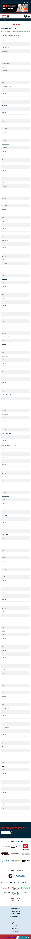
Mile (3, 746)
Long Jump (5, 457)
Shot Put (4, 476)
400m (3, 259)
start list (4, 54)
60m (3, 67)
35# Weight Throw (6, 86)
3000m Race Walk (6, 394)
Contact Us (15, 908)
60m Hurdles (5, 47)
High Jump (5, 240)
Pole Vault (4, 279)
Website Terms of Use (14, 937)
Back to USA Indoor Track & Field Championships (14, 20)
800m (3, 202)
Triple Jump (5, 105)
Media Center (15, 916)
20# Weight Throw (6, 337)
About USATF (15, 911)
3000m (3, 317)
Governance (15, 913)
